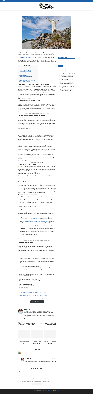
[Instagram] (2, 1)
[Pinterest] (3, 1)
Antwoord (54, 358)
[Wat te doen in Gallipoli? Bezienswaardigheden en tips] (24, 334)
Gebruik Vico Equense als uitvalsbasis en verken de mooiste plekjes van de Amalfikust (35, 297)
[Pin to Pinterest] (38, 305)
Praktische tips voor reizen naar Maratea (25, 77)
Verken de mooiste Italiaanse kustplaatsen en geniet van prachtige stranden (34, 298)
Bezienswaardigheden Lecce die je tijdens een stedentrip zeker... (37, 342)
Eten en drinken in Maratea (23, 75)
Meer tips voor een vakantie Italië (24, 81)
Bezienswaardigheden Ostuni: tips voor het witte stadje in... (50, 342)
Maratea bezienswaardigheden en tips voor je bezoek (28, 67)
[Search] (74, 12)
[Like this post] (35, 305)
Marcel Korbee (26, 54)
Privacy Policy (50, 390)
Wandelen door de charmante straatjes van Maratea (28, 70)
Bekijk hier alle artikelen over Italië (37, 301)
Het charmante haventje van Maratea (26, 74)
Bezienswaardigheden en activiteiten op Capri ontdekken (30, 293)
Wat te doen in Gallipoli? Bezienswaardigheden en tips (24, 342)
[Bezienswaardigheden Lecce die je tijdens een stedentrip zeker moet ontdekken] (37, 334)
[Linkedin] (4, 1)
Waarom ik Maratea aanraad (23, 79)
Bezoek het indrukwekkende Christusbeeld (27, 72)
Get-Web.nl (57, 390)
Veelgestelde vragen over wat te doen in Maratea (27, 80)
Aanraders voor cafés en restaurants (26, 76)
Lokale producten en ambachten (25, 71)
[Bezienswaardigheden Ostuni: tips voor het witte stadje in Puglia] (50, 334)
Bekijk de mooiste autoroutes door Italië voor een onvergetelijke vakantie (33, 295)
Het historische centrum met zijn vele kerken (27, 69)
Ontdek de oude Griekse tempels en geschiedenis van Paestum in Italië (33, 292)
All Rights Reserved (44, 390)
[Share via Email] (39, 305)
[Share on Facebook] (36, 305)
